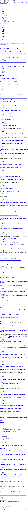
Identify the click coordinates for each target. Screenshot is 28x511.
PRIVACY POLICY (4, 509)
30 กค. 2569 (3, 376)
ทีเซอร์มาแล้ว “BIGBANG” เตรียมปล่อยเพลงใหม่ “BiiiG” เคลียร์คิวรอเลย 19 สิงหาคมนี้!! (12, 366)
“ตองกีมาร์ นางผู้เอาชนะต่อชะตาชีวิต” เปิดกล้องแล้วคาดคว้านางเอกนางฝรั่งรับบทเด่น (12, 179)
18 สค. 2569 (3, 327)
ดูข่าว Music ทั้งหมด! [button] (2, 294)
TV (3, 8)
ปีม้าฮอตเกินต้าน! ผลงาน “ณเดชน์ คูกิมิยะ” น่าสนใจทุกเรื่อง (8, 78)
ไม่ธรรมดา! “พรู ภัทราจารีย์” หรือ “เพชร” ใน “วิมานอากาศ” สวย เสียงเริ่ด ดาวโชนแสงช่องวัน (13, 202)
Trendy (2, 39)
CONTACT (3, 508)
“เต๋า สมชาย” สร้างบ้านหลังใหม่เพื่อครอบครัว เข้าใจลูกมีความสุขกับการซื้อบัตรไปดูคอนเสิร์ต (13, 464)
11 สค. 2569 (3, 351)
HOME (2, 6)
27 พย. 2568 (4, 428)
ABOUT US (4, 16)
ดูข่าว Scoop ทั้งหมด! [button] (2, 340)
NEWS (1, 86)
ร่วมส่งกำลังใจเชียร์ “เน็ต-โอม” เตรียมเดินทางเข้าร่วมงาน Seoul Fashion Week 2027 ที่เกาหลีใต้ (13, 98)
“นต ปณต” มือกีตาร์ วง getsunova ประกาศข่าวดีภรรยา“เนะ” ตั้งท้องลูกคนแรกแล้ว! (11, 140)
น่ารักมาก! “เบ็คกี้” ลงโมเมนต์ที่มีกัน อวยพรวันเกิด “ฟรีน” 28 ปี (9, 57)
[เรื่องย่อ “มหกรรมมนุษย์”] (5, 73)
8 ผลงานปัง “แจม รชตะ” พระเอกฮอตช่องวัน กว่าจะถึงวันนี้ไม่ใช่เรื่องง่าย (10, 81)
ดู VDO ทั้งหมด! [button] (2, 420)
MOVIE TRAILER (5, 15)
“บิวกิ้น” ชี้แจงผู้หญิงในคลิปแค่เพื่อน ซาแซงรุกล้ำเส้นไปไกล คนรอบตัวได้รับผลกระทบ (12, 474)
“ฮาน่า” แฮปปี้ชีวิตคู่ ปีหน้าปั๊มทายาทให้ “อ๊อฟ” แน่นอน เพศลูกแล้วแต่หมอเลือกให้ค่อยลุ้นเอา (13, 394)
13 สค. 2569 (3, 68)
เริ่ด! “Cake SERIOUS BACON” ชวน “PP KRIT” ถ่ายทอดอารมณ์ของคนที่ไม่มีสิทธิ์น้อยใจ (12, 291)
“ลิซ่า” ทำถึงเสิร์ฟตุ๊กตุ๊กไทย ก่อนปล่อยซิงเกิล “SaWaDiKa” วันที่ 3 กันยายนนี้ (10, 260)
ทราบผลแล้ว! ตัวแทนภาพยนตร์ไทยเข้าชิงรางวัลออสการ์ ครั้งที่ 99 (9, 215)
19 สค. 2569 (3, 250)
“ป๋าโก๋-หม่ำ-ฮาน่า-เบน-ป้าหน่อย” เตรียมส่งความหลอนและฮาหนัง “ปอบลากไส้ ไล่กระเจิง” (12, 454)
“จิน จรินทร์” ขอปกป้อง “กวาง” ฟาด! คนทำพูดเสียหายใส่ (8, 105)
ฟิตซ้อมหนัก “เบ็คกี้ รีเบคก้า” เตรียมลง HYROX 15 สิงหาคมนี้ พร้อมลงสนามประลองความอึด (13, 62)
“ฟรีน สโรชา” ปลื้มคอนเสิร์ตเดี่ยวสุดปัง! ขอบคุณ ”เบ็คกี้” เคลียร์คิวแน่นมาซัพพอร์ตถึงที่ (12, 66)
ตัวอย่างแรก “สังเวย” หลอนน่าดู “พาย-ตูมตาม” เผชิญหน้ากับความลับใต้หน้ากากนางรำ (12, 244)
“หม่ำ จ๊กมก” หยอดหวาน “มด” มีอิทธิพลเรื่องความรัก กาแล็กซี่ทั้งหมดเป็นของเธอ (11, 405)
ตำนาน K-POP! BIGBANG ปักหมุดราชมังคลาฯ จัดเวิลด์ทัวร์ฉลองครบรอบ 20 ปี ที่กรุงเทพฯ (12, 379)
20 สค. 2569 (3, 384)
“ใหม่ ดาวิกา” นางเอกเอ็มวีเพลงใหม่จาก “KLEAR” (7, 264)
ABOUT (3, 507)
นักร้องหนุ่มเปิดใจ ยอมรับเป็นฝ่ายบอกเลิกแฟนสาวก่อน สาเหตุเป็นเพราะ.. (10, 48)
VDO (2, 93)
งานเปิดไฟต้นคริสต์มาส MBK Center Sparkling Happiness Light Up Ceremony (13, 431)
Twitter (2, 497)
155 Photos (3, 425)
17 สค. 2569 (3, 339)
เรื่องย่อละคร (3, 13)
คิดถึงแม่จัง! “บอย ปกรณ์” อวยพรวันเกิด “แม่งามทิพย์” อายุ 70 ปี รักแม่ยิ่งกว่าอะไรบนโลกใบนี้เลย (13, 137)
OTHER (3, 14)
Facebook (3, 496)
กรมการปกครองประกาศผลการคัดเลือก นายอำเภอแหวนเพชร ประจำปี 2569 (10, 303)
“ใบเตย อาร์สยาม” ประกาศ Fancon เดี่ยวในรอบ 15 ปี (7, 277)
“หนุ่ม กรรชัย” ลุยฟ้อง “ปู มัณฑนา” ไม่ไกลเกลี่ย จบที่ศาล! (8, 101)
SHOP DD (4, 35)
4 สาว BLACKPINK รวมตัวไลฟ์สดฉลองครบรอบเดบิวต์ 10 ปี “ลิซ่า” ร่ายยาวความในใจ (12, 354)
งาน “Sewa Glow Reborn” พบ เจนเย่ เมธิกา (8, 440)
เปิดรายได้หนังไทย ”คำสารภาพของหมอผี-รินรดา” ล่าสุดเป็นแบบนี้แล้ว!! (10, 223)
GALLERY (3, 12)
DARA (4, 7)
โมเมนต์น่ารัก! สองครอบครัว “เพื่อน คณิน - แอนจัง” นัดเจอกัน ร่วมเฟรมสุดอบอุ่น (11, 164)
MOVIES (4, 9)
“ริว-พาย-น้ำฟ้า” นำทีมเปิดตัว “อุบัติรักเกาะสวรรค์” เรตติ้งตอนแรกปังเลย (10, 176)
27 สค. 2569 (3, 107)
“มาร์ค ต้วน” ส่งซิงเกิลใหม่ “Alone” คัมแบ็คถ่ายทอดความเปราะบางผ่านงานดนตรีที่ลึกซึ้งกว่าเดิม (13, 53)
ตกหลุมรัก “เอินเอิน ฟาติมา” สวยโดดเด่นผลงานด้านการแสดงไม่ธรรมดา (10, 84)
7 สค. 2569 (3, 50)
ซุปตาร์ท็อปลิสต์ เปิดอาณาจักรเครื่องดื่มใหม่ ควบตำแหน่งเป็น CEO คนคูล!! (10, 314)
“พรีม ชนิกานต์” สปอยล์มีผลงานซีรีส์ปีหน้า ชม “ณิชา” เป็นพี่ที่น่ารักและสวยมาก (11, 408)
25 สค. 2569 (3, 225)
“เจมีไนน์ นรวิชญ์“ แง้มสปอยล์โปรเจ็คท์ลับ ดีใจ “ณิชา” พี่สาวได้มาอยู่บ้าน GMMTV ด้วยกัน (13, 495)
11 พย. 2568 (4, 442)
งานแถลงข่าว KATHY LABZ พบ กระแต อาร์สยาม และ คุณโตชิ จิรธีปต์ (12, 445)
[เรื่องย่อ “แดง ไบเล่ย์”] (4, 71)
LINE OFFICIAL (5, 20)
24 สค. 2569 (3, 272)
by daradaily (3, 96)
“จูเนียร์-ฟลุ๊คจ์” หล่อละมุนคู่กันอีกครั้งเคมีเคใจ (6, 188)
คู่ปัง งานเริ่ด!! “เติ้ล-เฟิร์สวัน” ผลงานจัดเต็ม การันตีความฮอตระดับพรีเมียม (10, 321)
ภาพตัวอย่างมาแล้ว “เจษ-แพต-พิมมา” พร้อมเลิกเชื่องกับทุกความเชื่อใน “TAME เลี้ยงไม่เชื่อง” (13, 248)
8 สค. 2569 (3, 59)
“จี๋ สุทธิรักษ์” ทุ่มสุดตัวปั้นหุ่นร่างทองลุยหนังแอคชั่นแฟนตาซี (8, 234)
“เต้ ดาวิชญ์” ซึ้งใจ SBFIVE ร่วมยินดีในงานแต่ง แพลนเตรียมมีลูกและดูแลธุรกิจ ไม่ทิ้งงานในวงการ (13, 417)
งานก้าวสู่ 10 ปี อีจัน (4, 436)
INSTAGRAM (4, 18)
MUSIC (2, 91)
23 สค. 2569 (3, 288)
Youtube (2, 498)
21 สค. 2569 (3, 45)
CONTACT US (4, 17)
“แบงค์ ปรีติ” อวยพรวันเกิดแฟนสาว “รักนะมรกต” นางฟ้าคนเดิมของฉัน (10, 110)
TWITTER (4, 19)
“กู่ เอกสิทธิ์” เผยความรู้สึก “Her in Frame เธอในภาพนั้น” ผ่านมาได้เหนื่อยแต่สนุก (11, 228)
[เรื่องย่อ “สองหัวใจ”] (4, 72)
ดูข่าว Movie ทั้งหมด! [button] (2, 251)
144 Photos (3, 434)
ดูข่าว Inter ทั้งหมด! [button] (2, 382)
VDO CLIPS (4, 11)
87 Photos (3, 439)
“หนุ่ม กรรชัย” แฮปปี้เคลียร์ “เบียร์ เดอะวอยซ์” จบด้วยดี (8, 125)
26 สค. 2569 (3, 122)
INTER (4, 28)
